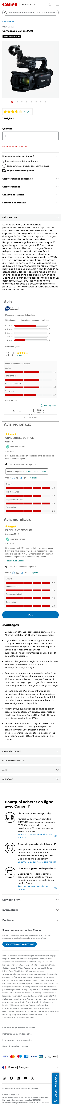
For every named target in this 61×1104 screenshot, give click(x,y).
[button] (12, 102)
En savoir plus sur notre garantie (35, 862)
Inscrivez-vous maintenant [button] (19, 944)
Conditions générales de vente (18, 1027)
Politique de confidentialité (17, 1034)
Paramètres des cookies (15, 1046)
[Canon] (9, 4)
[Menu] (57, 4)
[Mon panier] (49, 4)
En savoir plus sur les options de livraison (35, 836)
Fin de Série (9, 21)
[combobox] (30, 13)
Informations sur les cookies (17, 1040)
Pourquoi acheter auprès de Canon (33, 888)
